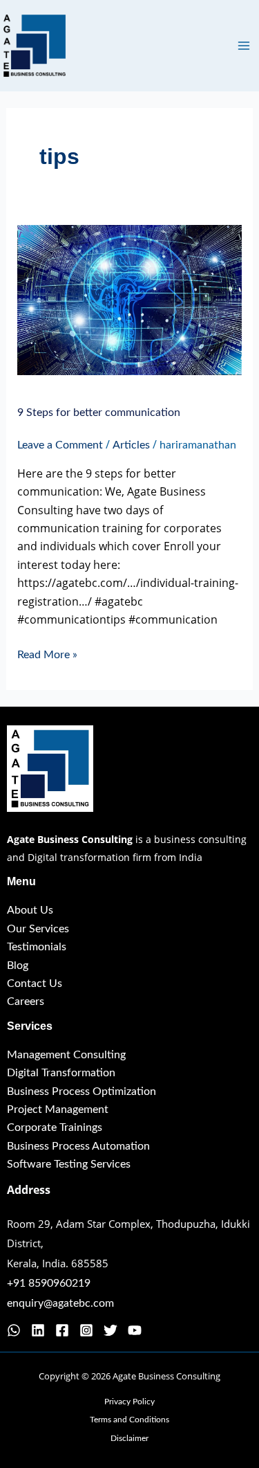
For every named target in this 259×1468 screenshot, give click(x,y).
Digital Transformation (61, 1072)
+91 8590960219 (48, 1283)
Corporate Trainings (54, 1127)
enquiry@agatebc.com (60, 1303)
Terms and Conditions (129, 1419)
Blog (17, 965)
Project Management (57, 1109)
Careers (25, 1001)
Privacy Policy (129, 1401)
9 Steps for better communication (98, 412)
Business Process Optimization (81, 1091)
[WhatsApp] (14, 1330)
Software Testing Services (69, 1164)
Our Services (38, 928)
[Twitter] (110, 1330)
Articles (131, 445)
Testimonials (36, 946)
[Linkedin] (38, 1330)
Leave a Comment (60, 445)
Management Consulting (66, 1054)
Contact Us (34, 983)
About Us (30, 910)
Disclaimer (129, 1438)
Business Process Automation (78, 1146)
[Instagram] (86, 1330)
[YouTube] (135, 1330)
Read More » (47, 653)
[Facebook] (62, 1330)
